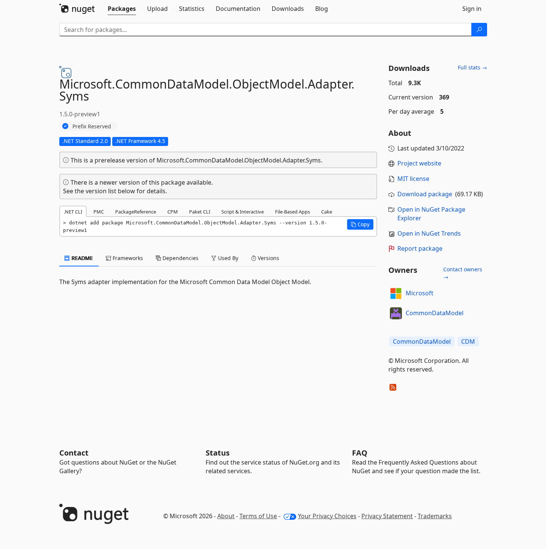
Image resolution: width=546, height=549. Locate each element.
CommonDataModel (434, 313)
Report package (419, 248)
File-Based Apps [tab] (292, 211)
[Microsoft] (396, 293)
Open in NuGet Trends (429, 233)
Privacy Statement (387, 516)
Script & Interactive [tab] (242, 211)
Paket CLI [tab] (199, 211)
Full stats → (472, 67)
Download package (424, 194)
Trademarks (435, 516)
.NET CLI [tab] (73, 211)
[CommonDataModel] (396, 313)
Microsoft (419, 293)
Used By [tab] (227, 258)
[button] (360, 224)
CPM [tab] (172, 211)
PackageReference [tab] (135, 211)
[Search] (479, 29)
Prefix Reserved (91, 126)
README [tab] (81, 258)
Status (218, 453)
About (226, 516)
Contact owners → (462, 273)
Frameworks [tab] (127, 258)
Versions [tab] (267, 258)
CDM (468, 341)
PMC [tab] (98, 211)
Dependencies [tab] (180, 258)
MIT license (413, 178)
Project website (419, 163)
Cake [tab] (326, 211)
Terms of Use (258, 516)
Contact (74, 453)
